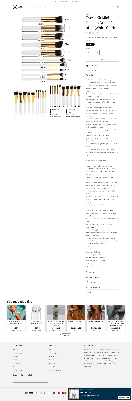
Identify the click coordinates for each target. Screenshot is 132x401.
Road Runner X (17, 363)
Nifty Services (17, 360)
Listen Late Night (18, 370)
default (90, 44)
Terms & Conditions (55, 370)
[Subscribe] (45, 380)
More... (114, 397)
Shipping (51, 356)
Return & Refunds (54, 367)
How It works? (53, 353)
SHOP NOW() (124, 398)
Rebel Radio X (17, 350)
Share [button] (90, 292)
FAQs (50, 350)
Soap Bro (16, 356)
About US (51, 360)
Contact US (52, 363)
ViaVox (15, 367)
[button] (110, 7)
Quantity (88, 48)
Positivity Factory (18, 353)
